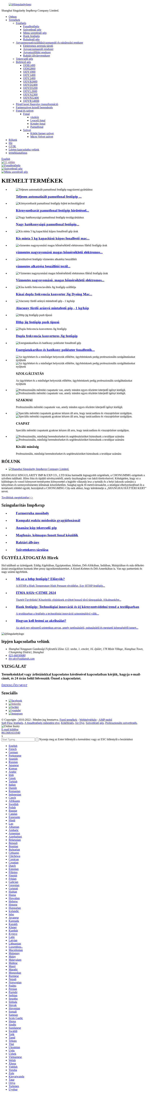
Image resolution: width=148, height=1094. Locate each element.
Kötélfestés (67, 722)
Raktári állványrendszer (36, 55)
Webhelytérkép (88, 719)
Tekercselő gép (24, 58)
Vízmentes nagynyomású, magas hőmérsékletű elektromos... (60, 280)
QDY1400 (29, 75)
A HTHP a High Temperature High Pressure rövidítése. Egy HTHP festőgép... (60, 585)
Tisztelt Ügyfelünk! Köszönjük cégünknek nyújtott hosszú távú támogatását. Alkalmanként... (68, 599)
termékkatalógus (18, 152)
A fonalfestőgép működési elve (42, 722)
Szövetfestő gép (32, 29)
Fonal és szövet (24, 110)
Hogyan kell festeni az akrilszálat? (41, 621)
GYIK (12, 146)
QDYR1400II (31, 100)
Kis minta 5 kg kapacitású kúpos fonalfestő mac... (53, 238)
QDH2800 (29, 68)
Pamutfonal (36, 126)
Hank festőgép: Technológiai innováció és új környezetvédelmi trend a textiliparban (77, 607)
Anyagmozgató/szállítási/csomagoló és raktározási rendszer (49, 42)
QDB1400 (29, 65)
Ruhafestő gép (31, 39)
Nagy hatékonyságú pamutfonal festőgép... (47, 224)
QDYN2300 (30, 94)
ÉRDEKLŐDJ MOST (14, 685)
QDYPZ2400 (31, 97)
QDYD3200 (30, 88)
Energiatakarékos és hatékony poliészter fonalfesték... (55, 350)
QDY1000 (29, 71)
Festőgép (21, 23)
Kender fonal (37, 123)
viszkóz (34, 117)
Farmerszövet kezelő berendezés (34, 107)
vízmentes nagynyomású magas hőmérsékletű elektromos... (59, 252)
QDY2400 (29, 78)
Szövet (27, 130)
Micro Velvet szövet (41, 136)
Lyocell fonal (37, 120)
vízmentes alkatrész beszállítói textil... (43, 266)
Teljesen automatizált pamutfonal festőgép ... (49, 196)
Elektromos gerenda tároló (38, 45)
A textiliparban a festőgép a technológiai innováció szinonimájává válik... (57, 613)
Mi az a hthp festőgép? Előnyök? (40, 579)
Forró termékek (68, 719)
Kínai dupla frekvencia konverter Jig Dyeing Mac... (54, 294)
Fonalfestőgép (31, 26)
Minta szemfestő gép (35, 32)
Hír (10, 143)
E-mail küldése (9, 729)
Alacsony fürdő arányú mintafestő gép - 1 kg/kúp (52, 308)
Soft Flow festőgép (12, 722)
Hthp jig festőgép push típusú (37, 322)
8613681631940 (10, 732)
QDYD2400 (30, 84)
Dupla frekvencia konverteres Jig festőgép (47, 336)
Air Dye (79, 722)
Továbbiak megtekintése (17, 497)
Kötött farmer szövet (42, 133)
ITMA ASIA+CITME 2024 (36, 593)
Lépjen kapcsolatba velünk (24, 149)
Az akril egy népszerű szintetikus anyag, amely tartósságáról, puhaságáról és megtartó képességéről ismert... (77, 627)
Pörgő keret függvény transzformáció (37, 104)
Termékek (14, 19)
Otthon (13, 16)
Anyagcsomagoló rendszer (38, 49)
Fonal (26, 113)
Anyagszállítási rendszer (37, 52)
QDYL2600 (30, 91)
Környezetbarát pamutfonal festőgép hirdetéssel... (52, 210)
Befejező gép (23, 62)
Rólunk (13, 139)
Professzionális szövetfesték (121, 722)
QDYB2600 (30, 81)
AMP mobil (105, 719)
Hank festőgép (31, 36)
